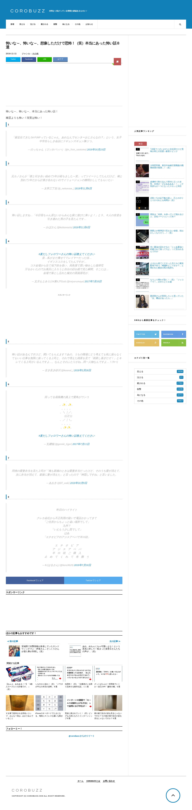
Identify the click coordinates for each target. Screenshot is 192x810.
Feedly (166, 343)
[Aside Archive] (117, 61)
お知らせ (89, 24)
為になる (66, 24)
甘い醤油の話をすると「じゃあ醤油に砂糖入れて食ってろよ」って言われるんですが (167, 249)
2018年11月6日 (83, 188)
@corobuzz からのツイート (82, 736)
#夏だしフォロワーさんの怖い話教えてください (67, 254)
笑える (22, 24)
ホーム (80, 781)
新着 (12, 24)
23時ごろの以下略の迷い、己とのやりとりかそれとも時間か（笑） (166, 199)
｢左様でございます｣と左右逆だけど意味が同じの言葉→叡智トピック (167, 150)
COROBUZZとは (93, 781)
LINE (44, 59)
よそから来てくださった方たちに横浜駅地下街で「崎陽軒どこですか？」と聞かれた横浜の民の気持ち (167, 265)
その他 (77, 24)
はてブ (60, 59)
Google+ (140, 343)
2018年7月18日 (82, 565)
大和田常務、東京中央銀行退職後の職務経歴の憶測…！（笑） (167, 166)
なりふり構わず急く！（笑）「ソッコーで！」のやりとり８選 (167, 280)
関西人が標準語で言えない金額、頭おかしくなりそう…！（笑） (167, 231)
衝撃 (55, 24)
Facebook (29, 59)
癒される (44, 24)
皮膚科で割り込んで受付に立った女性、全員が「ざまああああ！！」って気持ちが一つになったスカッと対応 (167, 183)
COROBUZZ (28, 10)
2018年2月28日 (82, 370)
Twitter (13, 59)
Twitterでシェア (93, 580)
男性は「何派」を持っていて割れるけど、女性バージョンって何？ (167, 215)
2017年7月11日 (80, 444)
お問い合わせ (109, 781)
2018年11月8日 (81, 227)
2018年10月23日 (96, 149)
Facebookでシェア (35, 580)
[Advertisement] (64, 86)
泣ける (33, 24)
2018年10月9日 (78, 483)
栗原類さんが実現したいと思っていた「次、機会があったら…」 (167, 297)
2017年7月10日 (93, 281)
